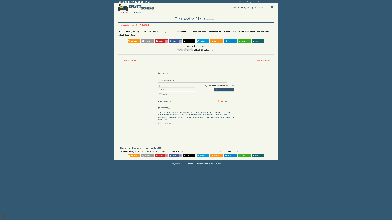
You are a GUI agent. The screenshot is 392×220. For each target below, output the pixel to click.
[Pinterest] (139, 2)
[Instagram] (136, 2)
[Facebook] (129, 2)
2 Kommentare (124, 25)
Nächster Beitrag (265, 60)
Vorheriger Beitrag (127, 60)
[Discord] (149, 2)
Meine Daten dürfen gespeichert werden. (219, 85)
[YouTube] (132, 2)
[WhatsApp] (146, 2)
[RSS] (119, 2)
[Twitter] (142, 2)
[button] (255, 7)
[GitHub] (123, 2)
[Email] (126, 2)
